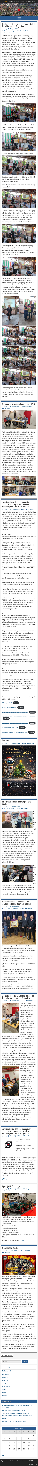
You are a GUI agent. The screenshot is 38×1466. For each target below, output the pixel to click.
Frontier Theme (32, 1464)
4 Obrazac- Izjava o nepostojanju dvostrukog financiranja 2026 (18, 716)
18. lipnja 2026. (14, 29)
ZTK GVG (3, 1)
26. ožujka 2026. (14, 406)
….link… (22, 1240)
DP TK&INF (5, 1374)
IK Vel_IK (23, 31)
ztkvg (5, 29)
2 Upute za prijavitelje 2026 (9, 707)
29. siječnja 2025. (15, 1189)
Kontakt (4, 1396)
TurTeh (22, 908)
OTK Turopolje (8, 908)
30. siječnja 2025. (15, 1136)
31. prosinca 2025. (15, 743)
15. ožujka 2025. (14, 1000)
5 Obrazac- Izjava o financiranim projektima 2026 (15, 723)
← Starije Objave (7, 1355)
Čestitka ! (6, 740)
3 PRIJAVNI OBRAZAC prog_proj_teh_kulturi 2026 (15, 712)
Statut (4, 1389)
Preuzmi (16, 702)
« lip (3, 1455)
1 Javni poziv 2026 (7, 702)
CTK (23, 509)
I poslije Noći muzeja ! (11, 1186)
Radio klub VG (6, 1371)
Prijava (4, 1392)
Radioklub (29, 31)
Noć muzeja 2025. (10, 1248)
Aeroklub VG (6, 1368)
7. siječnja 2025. (14, 1250)
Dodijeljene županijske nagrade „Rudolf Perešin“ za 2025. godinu (18, 25)
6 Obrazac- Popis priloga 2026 (10, 727)
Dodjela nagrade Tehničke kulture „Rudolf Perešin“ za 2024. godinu (16, 902)
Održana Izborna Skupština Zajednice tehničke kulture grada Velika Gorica (18, 997)
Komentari (7, 33)
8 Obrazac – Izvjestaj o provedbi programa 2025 (14, 732)
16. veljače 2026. (15, 509)
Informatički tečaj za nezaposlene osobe (16, 802)
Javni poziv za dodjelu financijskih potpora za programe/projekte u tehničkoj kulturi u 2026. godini (16, 504)
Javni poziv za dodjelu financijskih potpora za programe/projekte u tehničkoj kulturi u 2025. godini (16, 1131)
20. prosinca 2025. (15, 906)
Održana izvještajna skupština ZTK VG (18, 404)
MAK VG (5, 1380)
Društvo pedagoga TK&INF (11, 31)
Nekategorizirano (27, 406)
